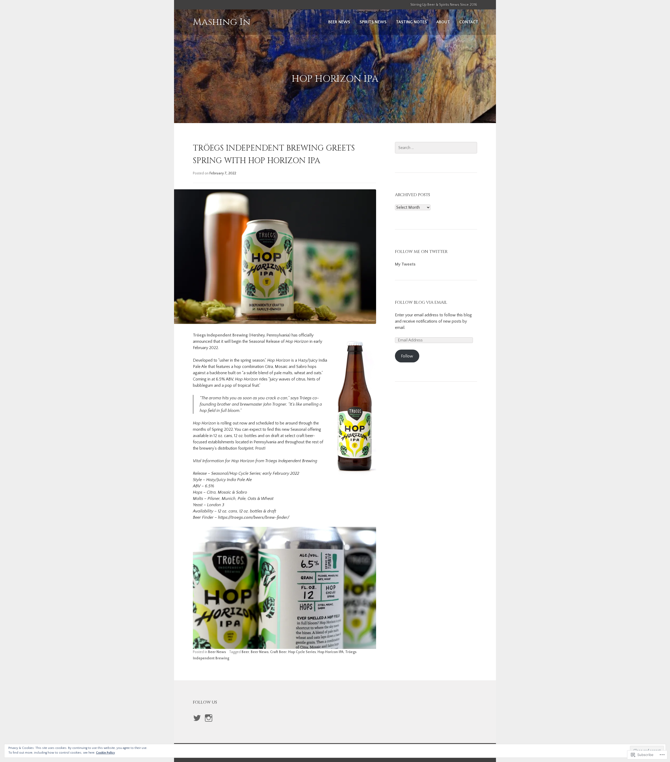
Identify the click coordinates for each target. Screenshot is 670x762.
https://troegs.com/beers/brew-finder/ (253, 517)
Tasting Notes (411, 22)
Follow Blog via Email (421, 302)
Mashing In (221, 22)
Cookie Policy (105, 752)
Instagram (208, 723)
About (443, 22)
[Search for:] (436, 147)
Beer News (339, 22)
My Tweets (405, 264)
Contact (468, 22)
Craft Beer (278, 652)
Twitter (197, 723)
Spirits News (373, 22)
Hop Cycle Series (302, 652)
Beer (245, 652)
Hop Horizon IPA (330, 652)
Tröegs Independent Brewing (220, 335)
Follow (407, 356)
